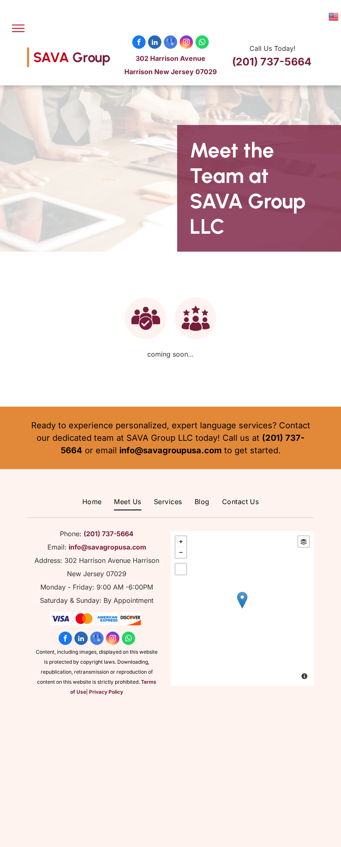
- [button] (180, 552)
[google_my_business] (170, 43)
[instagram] (186, 43)
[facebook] (139, 43)
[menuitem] (92, 501)
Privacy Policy (106, 692)
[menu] (18, 28)
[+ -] (242, 608)
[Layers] (303, 541)
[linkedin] (154, 43)
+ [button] (180, 541)
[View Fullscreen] (180, 569)
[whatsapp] (202, 43)
